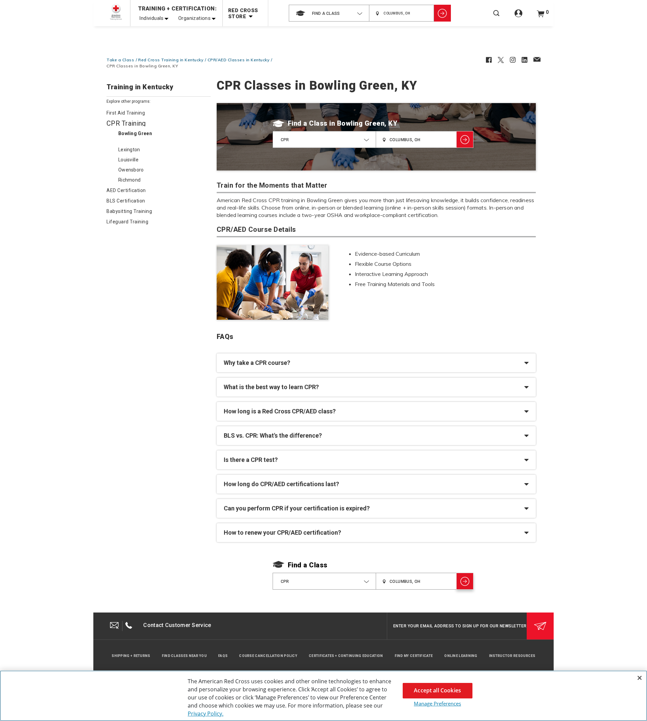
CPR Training (126, 123)
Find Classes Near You (184, 656)
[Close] (639, 677)
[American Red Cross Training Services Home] (116, 12)
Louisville (128, 159)
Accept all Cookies (437, 690)
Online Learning (460, 656)
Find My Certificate (414, 656)
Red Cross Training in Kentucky (170, 59)
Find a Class (308, 123)
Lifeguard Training (127, 221)
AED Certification (126, 190)
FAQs (222, 656)
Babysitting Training (129, 211)
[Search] (496, 17)
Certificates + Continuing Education (346, 656)
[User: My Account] (518, 17)
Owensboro (131, 170)
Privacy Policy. (205, 713)
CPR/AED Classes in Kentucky (239, 59)
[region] (323, 695)
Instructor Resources (512, 656)
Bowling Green (135, 133)
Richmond (129, 180)
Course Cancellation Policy (268, 656)
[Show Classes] (442, 13)
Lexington (129, 149)
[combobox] (329, 13)
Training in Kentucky (139, 87)
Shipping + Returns (131, 656)
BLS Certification (125, 200)
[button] (376, 362)
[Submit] (540, 626)
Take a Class (120, 59)
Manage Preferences (437, 703)
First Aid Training (125, 113)
